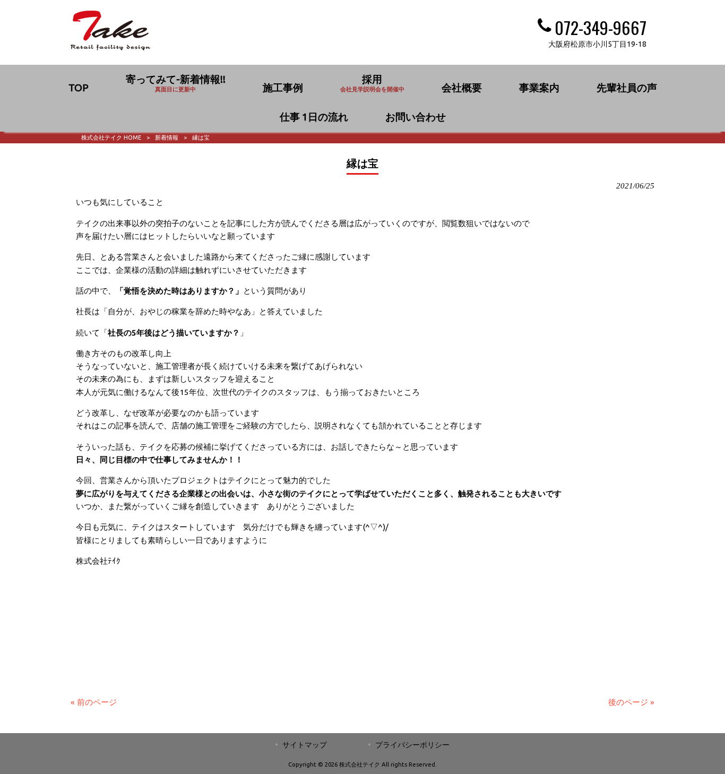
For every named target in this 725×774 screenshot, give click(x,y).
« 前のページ (94, 702)
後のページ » (631, 702)
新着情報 (166, 137)
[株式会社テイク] (110, 47)
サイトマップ (304, 745)
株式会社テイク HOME (111, 137)
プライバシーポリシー (412, 745)
